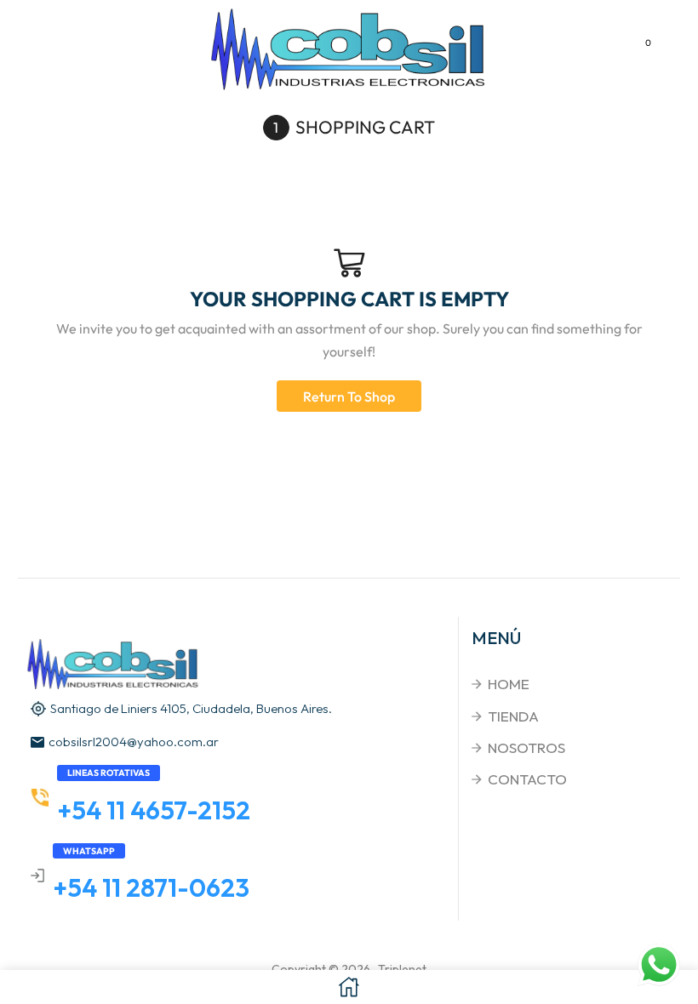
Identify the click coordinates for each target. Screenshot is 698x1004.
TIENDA (513, 716)
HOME (508, 684)
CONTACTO (527, 779)
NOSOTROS (526, 747)
